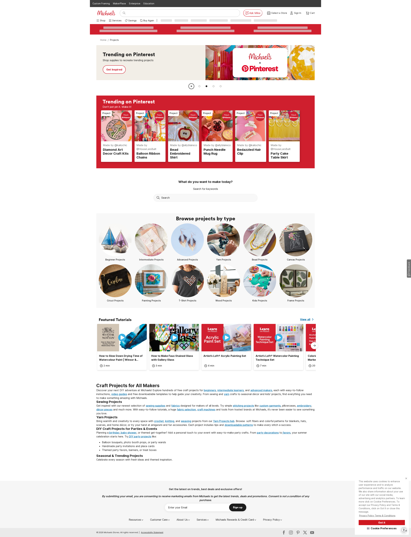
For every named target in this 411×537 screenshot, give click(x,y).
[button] (381, 528)
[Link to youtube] (312, 532)
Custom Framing (101, 3)
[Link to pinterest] (298, 532)
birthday (114, 432)
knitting (169, 421)
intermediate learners (230, 390)
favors (286, 432)
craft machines (206, 409)
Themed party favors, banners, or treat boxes (129, 450)
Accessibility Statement (152, 532)
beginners (210, 390)
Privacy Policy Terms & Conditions (377, 515)
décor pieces (104, 409)
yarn (226, 394)
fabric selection (186, 409)
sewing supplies (155, 405)
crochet (159, 421)
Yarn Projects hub (223, 421)
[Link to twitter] (305, 532)
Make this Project (117, 69)
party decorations (268, 432)
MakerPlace (119, 3)
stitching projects (243, 405)
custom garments (270, 405)
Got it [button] (381, 522)
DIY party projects (139, 436)
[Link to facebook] (283, 532)
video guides (119, 394)
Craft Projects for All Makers (127, 385)
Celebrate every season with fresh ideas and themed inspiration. (134, 459)
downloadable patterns (239, 425)
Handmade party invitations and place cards (128, 446)
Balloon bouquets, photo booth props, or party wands (134, 442)
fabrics (175, 405)
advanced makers (261, 390)
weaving (186, 421)
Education (149, 3)
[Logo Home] (106, 13)
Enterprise (134, 3)
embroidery (304, 405)
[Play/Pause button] (191, 86)
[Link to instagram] (290, 532)
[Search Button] (124, 13)
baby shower (128, 432)
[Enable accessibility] (404, 530)
